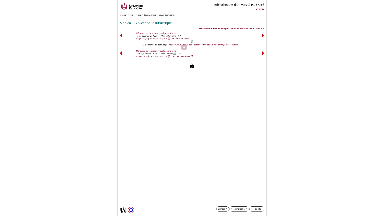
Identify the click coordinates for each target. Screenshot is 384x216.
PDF (166, 38)
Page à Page (142, 38)
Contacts (222, 209)
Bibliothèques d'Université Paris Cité (239, 4)
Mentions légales (238, 209)
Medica (259, 9)
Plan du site (256, 209)
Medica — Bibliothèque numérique (146, 23)
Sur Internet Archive (181, 38)
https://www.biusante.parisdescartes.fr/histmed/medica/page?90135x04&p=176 (205, 44)
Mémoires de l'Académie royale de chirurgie (156, 33)
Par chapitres (156, 38)
